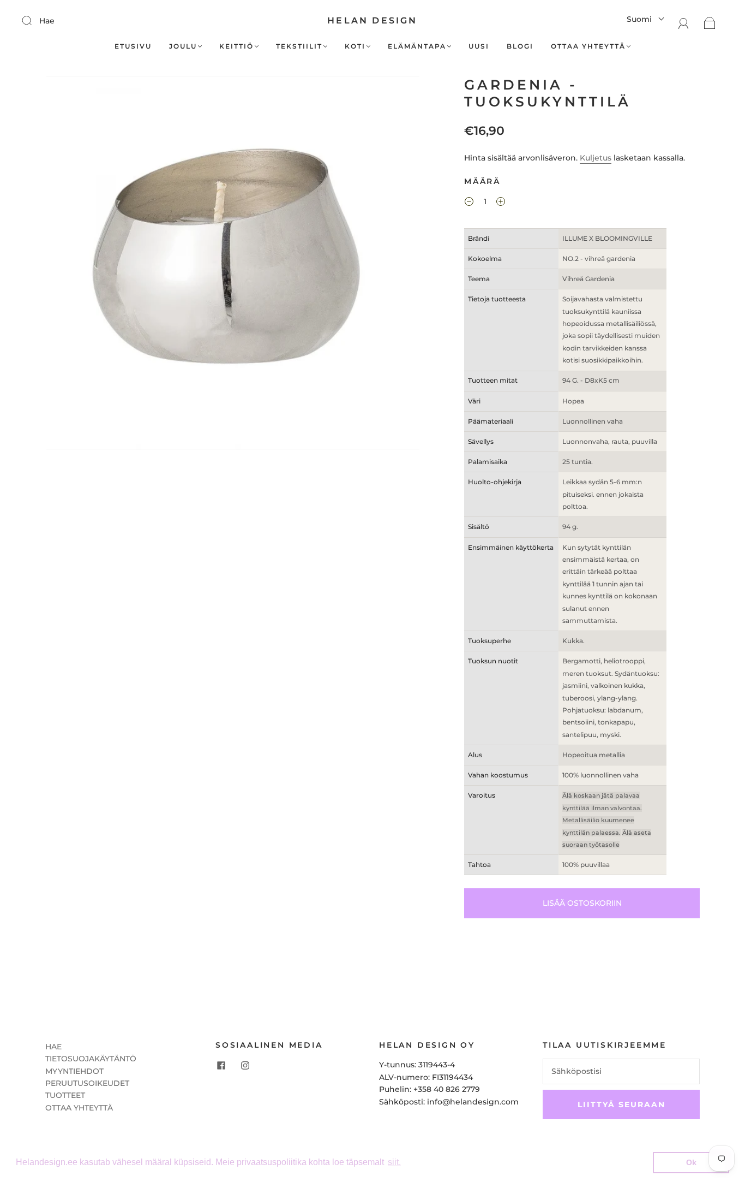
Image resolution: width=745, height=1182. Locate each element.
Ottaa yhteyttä (588, 46)
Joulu (183, 46)
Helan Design (372, 20)
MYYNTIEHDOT (74, 1071)
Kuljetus (595, 158)
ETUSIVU (133, 46)
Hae (47, 21)
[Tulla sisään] (34, 20)
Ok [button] (691, 1162)
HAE (53, 1047)
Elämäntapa (417, 46)
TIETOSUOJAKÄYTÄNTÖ (90, 1059)
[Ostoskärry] (709, 22)
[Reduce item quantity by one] (469, 203)
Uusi (478, 46)
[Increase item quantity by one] (501, 203)
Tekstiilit (299, 46)
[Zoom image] (233, 265)
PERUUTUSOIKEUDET (87, 1083)
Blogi (520, 46)
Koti (355, 46)
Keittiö (236, 46)
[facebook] (221, 1065)
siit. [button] (394, 1162)
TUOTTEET (65, 1095)
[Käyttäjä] (683, 22)
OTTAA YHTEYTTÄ (79, 1108)
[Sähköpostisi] (621, 1071)
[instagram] (245, 1065)
